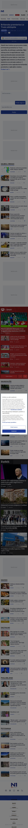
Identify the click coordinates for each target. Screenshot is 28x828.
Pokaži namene (14, 427)
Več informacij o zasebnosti (16, 409)
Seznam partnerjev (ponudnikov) (9, 422)
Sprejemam (14, 431)
